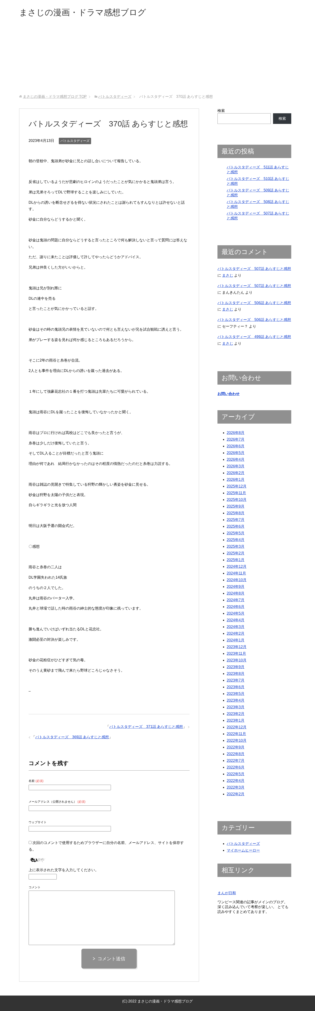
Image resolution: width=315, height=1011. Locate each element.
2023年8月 (235, 674)
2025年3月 (235, 546)
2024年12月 (237, 566)
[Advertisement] (157, 59)
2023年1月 (235, 720)
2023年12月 (237, 647)
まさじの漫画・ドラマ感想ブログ (82, 12)
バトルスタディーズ (74, 141)
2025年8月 (235, 513)
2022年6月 (235, 767)
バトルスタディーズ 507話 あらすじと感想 (254, 269)
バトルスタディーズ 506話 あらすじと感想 (254, 303)
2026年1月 (235, 480)
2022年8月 (235, 754)
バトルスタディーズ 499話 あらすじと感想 (254, 337)
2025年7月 (235, 520)
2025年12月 (237, 486)
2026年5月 (235, 453)
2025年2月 (235, 553)
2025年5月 (235, 533)
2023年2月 (235, 714)
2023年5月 (235, 694)
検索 (221, 111)
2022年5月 (235, 774)
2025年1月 (235, 560)
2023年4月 (235, 700)
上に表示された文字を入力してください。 (64, 870)
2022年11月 (236, 734)
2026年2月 (235, 473)
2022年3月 (235, 787)
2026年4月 (235, 459)
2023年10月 (237, 660)
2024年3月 (235, 627)
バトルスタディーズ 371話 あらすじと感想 (146, 727)
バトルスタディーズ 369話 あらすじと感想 (72, 737)
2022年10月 (237, 740)
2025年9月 (235, 506)
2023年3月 (235, 707)
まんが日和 (226, 893)
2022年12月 (237, 727)
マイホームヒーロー (243, 850)
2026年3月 (235, 466)
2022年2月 (235, 794)
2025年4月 (235, 540)
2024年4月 (235, 620)
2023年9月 (235, 667)
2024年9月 (235, 587)
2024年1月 (235, 640)
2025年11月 (236, 493)
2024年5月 (235, 613)
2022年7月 (235, 761)
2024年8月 (235, 593)
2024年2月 (235, 633)
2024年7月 (235, 600)
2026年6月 (235, 446)
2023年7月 (235, 680)
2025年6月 (235, 526)
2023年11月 (236, 653)
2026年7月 (235, 439)
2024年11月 (236, 573)
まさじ (227, 275)
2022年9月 (235, 747)
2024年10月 (237, 580)
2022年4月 (235, 781)
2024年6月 (235, 607)
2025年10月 (237, 500)
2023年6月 (235, 687)
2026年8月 (235, 433)
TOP (55, 97)
